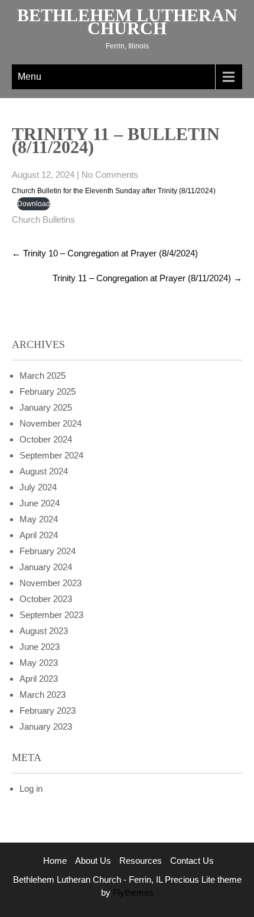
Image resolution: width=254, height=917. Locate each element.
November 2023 (50, 583)
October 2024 (45, 439)
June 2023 (39, 647)
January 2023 (45, 726)
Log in (31, 788)
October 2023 (45, 599)
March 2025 (42, 375)
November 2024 (50, 423)
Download (33, 204)
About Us (93, 861)
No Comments (110, 175)
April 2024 (38, 535)
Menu (29, 76)
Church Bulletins (43, 219)
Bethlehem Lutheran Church (127, 21)
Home (55, 861)
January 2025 (45, 407)
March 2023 (42, 695)
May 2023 (38, 663)
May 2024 (38, 519)
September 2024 (51, 455)
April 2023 (38, 679)
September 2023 (51, 615)
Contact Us (192, 861)
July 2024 (38, 487)
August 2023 (43, 631)
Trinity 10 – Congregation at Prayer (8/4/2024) (105, 253)
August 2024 (43, 471)
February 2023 (47, 710)
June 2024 (39, 503)
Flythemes (132, 892)
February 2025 (47, 391)
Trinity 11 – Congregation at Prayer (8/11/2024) (147, 278)
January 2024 (45, 567)
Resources (140, 861)
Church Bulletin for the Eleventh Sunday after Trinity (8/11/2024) (114, 191)
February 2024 (47, 551)
